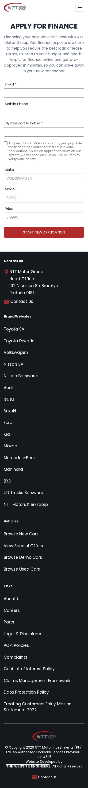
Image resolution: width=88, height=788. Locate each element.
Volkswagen (16, 352)
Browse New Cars (21, 534)
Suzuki (10, 411)
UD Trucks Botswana (24, 493)
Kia (7, 434)
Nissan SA (13, 364)
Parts (9, 622)
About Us (13, 599)
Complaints (15, 657)
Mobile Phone (18, 103)
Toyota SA (14, 329)
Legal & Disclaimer (22, 634)
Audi (8, 387)
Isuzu (9, 399)
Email (10, 84)
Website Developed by (34, 763)
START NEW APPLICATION (44, 232)
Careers (12, 610)
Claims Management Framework (37, 680)
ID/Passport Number (24, 123)
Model (10, 188)
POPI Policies (16, 645)
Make (9, 169)
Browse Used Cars (22, 569)
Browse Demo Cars (23, 557)
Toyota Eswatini (19, 341)
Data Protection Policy (26, 692)
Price (9, 208)
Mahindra (13, 469)
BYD (7, 481)
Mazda (10, 446)
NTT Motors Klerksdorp (26, 504)
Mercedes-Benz (19, 458)
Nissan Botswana (21, 376)
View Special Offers (23, 546)
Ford (8, 422)
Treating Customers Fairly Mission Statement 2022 (38, 707)
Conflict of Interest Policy (29, 669)
